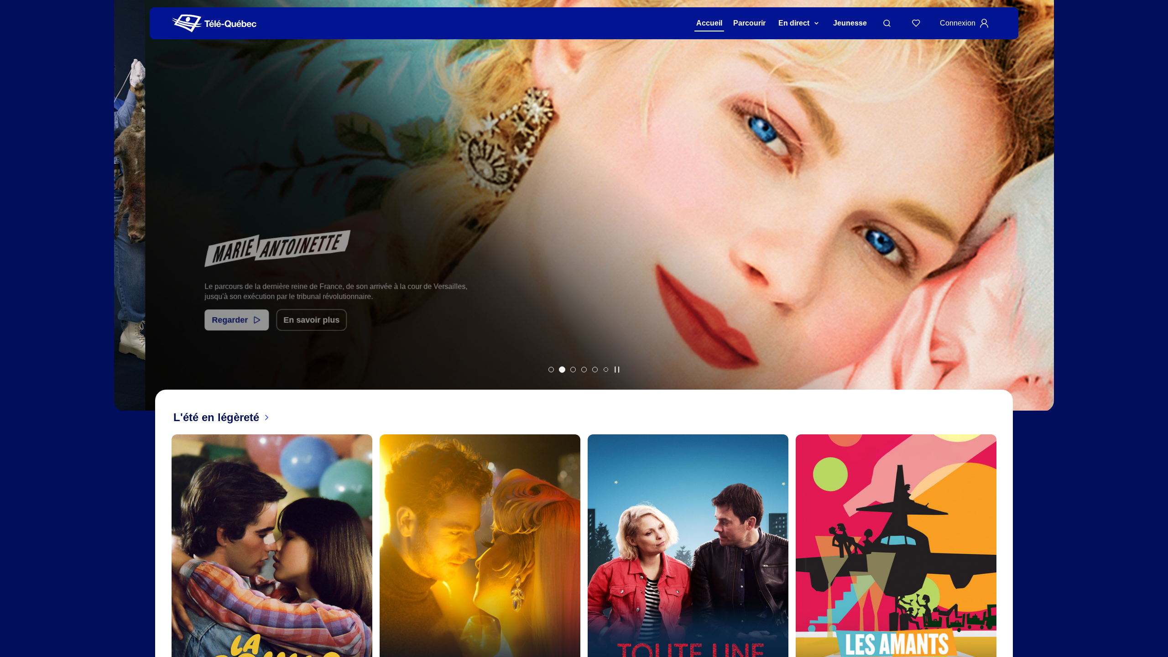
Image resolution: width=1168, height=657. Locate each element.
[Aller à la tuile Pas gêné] (573, 369)
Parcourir (749, 23)
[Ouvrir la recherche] (887, 23)
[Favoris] (916, 23)
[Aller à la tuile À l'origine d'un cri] (584, 369)
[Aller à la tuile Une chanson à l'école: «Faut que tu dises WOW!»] (606, 369)
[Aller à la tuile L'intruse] (595, 369)
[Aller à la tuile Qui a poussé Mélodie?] (551, 369)
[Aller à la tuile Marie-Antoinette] (562, 369)
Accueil (709, 23)
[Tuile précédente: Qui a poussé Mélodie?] (127, 217)
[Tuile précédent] (164, 599)
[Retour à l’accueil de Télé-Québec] (214, 23)
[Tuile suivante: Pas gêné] (1040, 217)
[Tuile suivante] (1004, 599)
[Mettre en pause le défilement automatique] (616, 369)
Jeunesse (850, 23)
